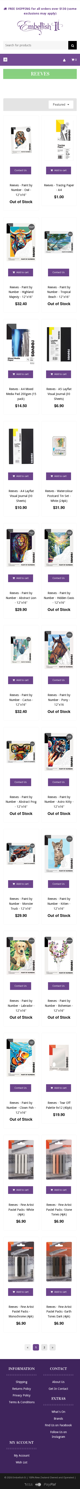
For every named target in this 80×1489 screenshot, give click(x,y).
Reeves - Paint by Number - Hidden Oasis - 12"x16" (59, 597)
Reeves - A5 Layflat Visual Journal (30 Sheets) (58, 393)
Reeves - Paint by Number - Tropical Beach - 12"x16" (59, 292)
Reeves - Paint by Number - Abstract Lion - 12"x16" (21, 597)
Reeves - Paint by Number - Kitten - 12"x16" (58, 903)
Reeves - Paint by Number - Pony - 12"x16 (59, 699)
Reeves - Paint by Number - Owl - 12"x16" (21, 190)
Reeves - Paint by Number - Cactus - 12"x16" (21, 699)
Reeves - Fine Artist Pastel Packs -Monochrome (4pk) (21, 1311)
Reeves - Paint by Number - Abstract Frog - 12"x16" (21, 801)
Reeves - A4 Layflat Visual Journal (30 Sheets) (21, 495)
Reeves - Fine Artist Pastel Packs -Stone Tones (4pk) (59, 1209)
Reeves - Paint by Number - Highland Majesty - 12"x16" (21, 292)
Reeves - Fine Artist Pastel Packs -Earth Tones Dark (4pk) (58, 1311)
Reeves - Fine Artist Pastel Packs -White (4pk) (21, 1209)
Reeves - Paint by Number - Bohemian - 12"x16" (59, 1005)
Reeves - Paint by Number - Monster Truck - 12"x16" (21, 903)
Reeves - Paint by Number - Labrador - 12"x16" (21, 1005)
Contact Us (21, 170)
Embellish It (19, 1477)
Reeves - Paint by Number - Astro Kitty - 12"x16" (59, 801)
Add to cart (60, 170)
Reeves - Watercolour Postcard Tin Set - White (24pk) (59, 495)
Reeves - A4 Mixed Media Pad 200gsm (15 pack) (21, 393)
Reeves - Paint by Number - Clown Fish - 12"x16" (21, 1107)
